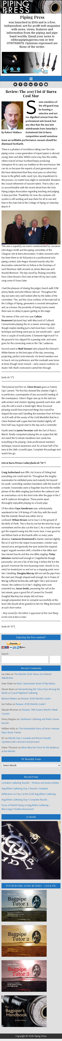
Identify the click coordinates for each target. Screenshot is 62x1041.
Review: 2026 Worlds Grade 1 (36, 698)
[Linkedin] (31, 84)
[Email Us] (46, 84)
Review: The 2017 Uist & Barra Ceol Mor (31, 93)
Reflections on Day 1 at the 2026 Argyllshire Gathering (29, 794)
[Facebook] (20, 84)
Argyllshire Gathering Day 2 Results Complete (25, 788)
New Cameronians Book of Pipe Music (36, 683)
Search (5, 654)
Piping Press (32, 17)
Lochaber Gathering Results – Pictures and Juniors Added (30, 783)
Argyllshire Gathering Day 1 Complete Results (24, 799)
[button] (31, 62)
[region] (31, 62)
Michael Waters (9, 698)
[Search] (55, 659)
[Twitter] (15, 84)
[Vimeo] (41, 84)
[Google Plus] (26, 84)
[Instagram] (36, 84)
